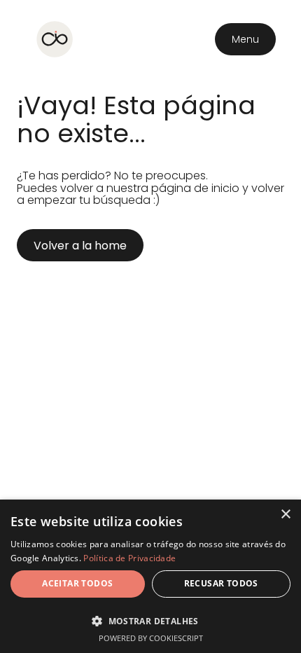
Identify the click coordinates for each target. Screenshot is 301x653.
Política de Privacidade (129, 558)
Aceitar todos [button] (77, 583)
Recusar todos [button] (221, 583)
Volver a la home (80, 246)
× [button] (285, 514)
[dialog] (150, 576)
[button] (150, 619)
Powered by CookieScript (151, 638)
